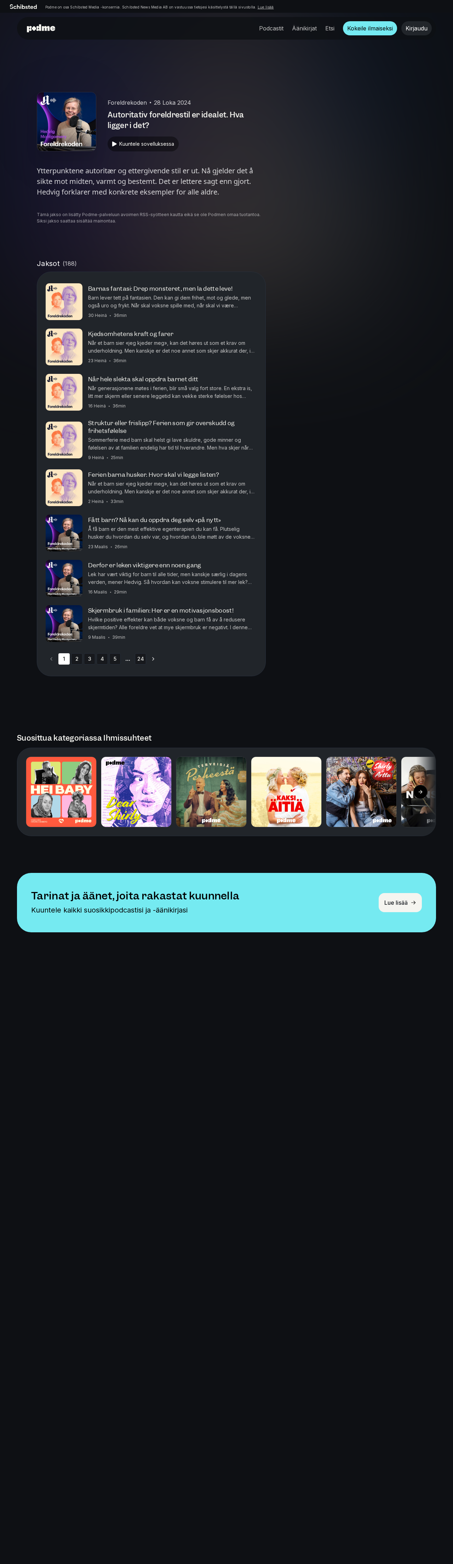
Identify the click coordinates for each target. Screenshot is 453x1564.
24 (140, 659)
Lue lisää (266, 7)
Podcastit (271, 28)
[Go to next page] (153, 659)
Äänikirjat (304, 28)
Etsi (329, 28)
